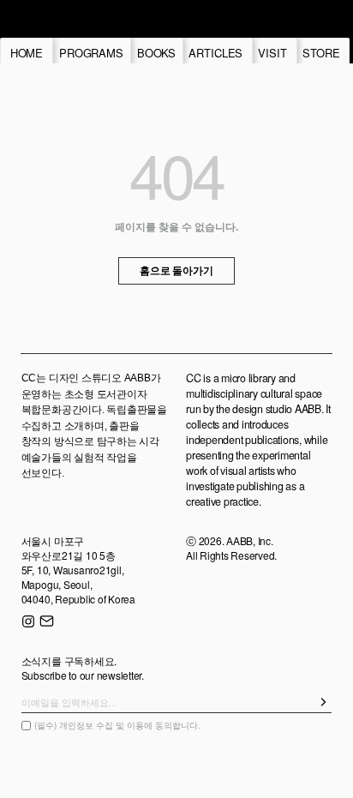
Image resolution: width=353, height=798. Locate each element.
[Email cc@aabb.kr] (47, 621)
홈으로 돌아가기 (176, 271)
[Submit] (324, 702)
